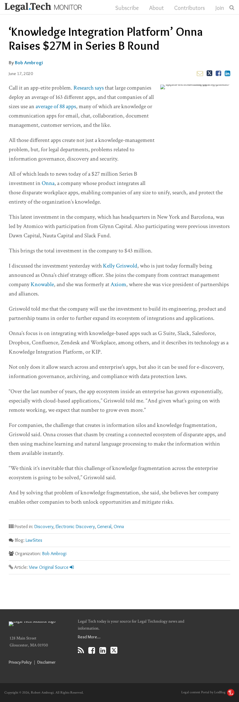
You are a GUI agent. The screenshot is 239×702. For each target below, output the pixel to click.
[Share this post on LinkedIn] (227, 73)
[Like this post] (218, 73)
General (104, 526)
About (156, 7)
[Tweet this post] (209, 73)
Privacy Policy (20, 662)
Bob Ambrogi (29, 62)
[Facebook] (91, 650)
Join (219, 7)
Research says (88, 88)
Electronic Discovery (75, 526)
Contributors (189, 7)
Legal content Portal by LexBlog (203, 692)
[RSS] (81, 650)
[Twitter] (113, 650)
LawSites (34, 540)
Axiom (118, 284)
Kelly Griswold (120, 266)
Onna (48, 183)
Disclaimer (46, 662)
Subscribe (127, 7)
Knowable (42, 284)
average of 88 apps (56, 106)
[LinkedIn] (102, 650)
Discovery (43, 526)
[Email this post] (200, 73)
